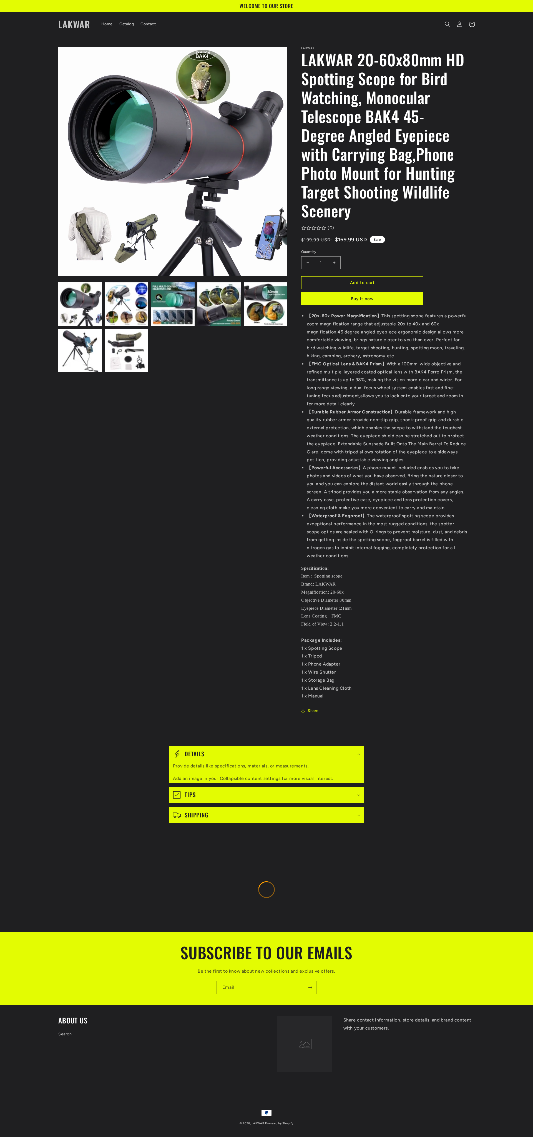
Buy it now (362, 298)
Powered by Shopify (279, 1123)
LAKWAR (258, 1123)
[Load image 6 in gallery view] (80, 350)
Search (65, 1034)
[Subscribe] (310, 987)
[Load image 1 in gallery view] (80, 304)
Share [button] (313, 710)
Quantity (308, 252)
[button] (447, 24)
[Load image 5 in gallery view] (265, 304)
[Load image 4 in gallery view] (219, 304)
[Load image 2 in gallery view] (126, 304)
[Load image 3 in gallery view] (173, 304)
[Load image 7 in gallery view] (126, 350)
